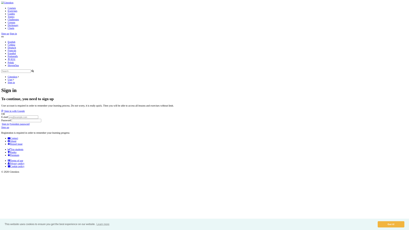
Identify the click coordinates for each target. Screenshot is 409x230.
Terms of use (16, 160)
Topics (11, 16)
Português (13, 56)
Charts (11, 28)
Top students (17, 149)
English (11, 42)
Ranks (13, 152)
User (10, 79)
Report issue (16, 144)
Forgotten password (20, 124)
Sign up (5, 33)
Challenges (13, 19)
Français (12, 50)
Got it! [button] (391, 224)
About (13, 141)
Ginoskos (12, 76)
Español (12, 53)
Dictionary (13, 25)
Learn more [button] (102, 224)
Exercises (12, 11)
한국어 (11, 59)
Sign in (13, 33)
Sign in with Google (14, 111)
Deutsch (12, 47)
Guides (11, 13)
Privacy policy (17, 163)
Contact (14, 138)
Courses (12, 8)
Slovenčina (13, 65)
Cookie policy (17, 166)
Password (6, 120)
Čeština (11, 44)
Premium (14, 155)
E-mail (4, 117)
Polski (11, 62)
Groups (11, 22)
